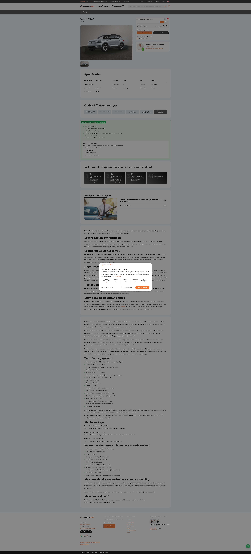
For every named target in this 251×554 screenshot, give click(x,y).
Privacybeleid (118, 276)
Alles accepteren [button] (142, 287)
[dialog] (125, 277)
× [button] (148, 264)
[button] (107, 287)
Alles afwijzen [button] (128, 287)
